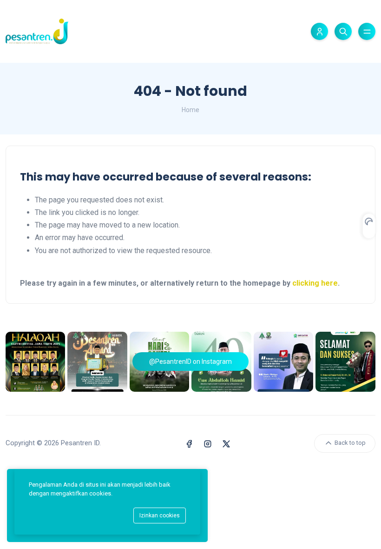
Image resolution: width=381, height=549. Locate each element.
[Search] (343, 31)
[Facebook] (189, 443)
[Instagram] (207, 443)
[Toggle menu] (366, 31)
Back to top (349, 442)
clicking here (315, 283)
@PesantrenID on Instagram (190, 361)
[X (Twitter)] (226, 443)
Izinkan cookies (159, 515)
